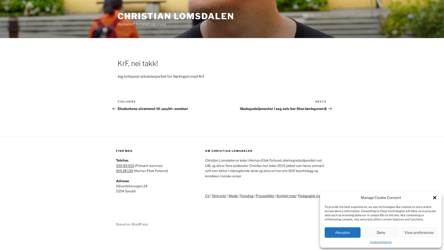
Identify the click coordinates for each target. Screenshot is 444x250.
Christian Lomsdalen (175, 16)
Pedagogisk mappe (312, 196)
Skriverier (219, 196)
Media (233, 196)
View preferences (419, 233)
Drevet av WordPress (132, 224)
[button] (434, 197)
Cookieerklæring (381, 242)
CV (207, 196)
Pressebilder (265, 196)
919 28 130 (124, 171)
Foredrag (246, 196)
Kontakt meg (286, 196)
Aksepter (342, 233)
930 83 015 (125, 166)
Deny (381, 233)
